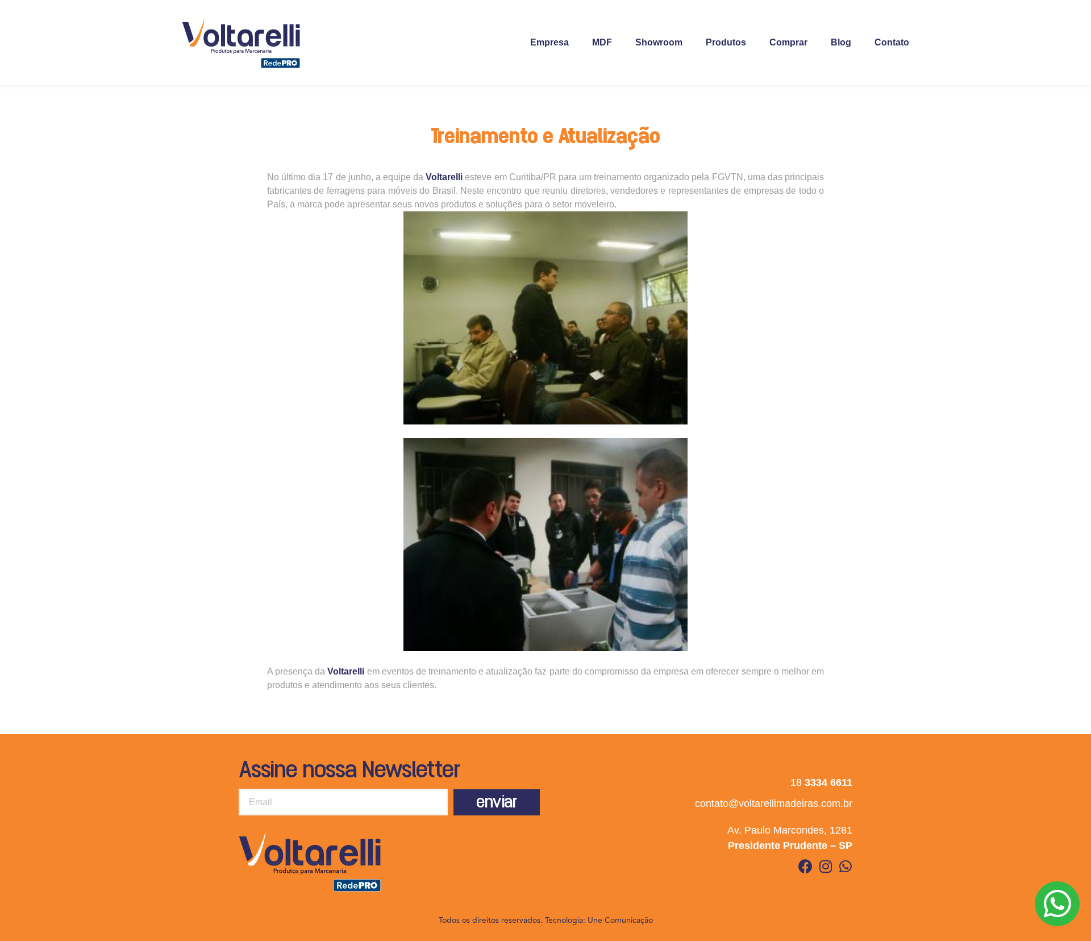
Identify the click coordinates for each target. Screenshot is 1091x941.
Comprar (788, 42)
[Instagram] (825, 866)
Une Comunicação (620, 920)
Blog (841, 42)
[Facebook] (805, 866)
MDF (602, 42)
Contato (892, 42)
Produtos (726, 42)
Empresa (549, 42)
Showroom (658, 42)
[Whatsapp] (845, 866)
